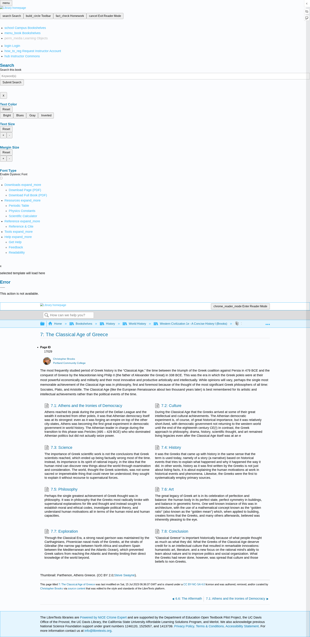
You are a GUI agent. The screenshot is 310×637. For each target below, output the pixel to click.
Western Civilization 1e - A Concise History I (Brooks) (193, 323)
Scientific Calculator (23, 216)
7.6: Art (167, 489)
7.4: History (171, 447)
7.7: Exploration (64, 531)
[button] (16, 247)
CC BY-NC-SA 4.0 (194, 584)
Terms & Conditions (210, 626)
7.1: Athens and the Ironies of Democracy (86, 405)
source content (76, 588)
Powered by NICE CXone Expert (104, 617)
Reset (6, 109)
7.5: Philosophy (64, 489)
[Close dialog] (2, 287)
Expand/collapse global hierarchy (44, 323)
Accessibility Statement (242, 626)
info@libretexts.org (97, 631)
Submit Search (12, 82)
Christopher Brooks (64, 359)
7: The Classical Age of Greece (76, 584)
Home (58, 323)
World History (137, 323)
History (110, 323)
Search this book (10, 69)
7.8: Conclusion (174, 531)
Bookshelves (84, 323)
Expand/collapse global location (268, 322)
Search (46, 315)
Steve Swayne (124, 575)
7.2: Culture (171, 405)
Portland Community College (69, 363)
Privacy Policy (184, 626)
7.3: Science (61, 447)
